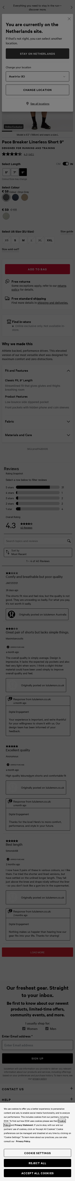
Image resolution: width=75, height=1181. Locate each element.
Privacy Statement (24, 1124)
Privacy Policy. (23, 1141)
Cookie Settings (37, 1153)
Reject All (38, 1163)
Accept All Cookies (37, 1173)
